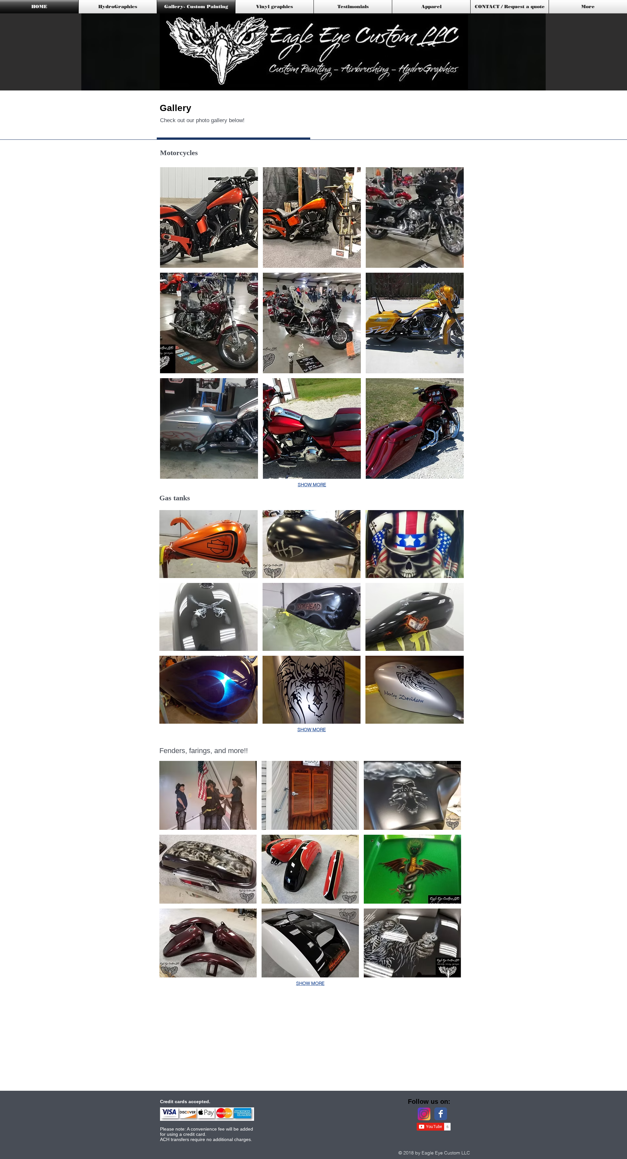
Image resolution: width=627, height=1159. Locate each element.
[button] (209, 217)
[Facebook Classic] (440, 1113)
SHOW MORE (312, 485)
